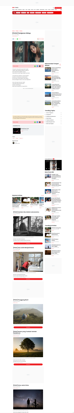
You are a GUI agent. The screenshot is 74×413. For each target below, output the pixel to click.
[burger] (61, 9)
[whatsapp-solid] (35, 66)
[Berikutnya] (44, 192)
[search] (53, 8)
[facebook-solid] (37, 66)
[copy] (42, 66)
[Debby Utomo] (13, 143)
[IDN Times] (15, 7)
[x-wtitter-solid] (40, 66)
